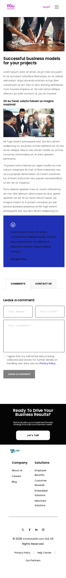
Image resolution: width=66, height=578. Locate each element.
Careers (16, 476)
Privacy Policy (48, 363)
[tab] (18, 284)
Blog (14, 481)
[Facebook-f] (29, 529)
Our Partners (33, 560)
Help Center (44, 552)
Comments (18, 283)
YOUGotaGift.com (33, 539)
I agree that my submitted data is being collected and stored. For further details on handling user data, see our (32, 360)
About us (17, 470)
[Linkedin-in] (36, 529)
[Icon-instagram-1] (43, 529)
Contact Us (43, 283)
